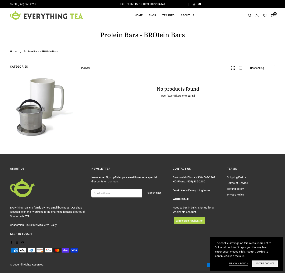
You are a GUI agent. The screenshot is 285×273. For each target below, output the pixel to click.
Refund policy (235, 188)
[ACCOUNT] (257, 15)
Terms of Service (237, 183)
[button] (272, 15)
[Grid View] (233, 68)
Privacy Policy (235, 194)
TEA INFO (168, 15)
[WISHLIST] (265, 15)
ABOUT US (187, 15)
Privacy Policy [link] (238, 263)
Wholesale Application (189, 220)
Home (138, 15)
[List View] (240, 68)
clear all (190, 95)
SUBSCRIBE (154, 193)
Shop (152, 15)
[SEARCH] (249, 15)
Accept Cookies (265, 263)
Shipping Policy (236, 177)
